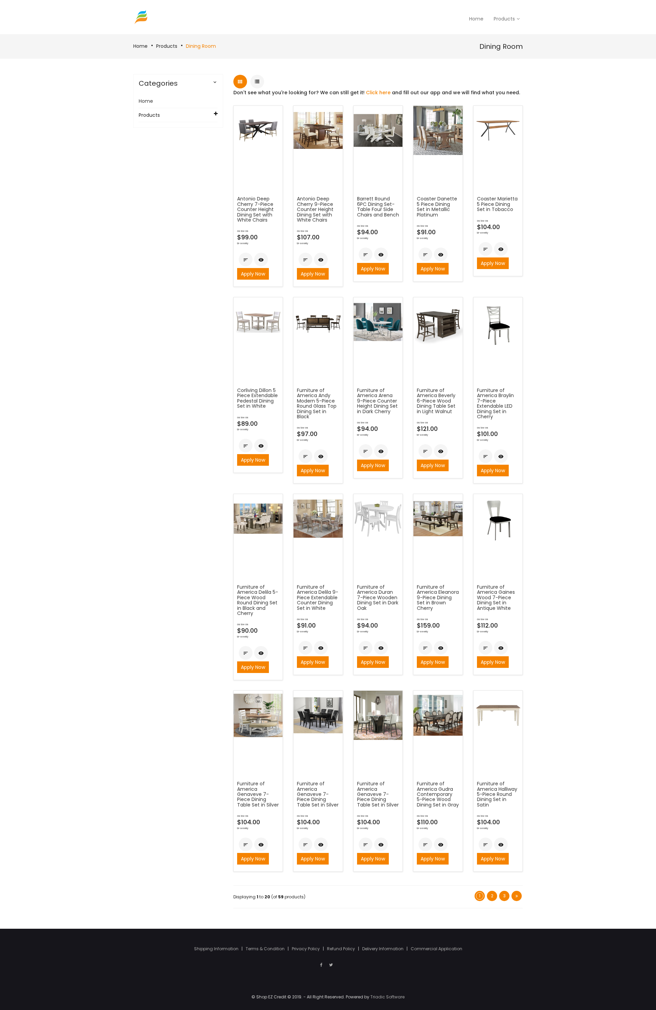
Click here (378, 92)
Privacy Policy (306, 949)
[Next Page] (516, 896)
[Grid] (240, 81)
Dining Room (201, 46)
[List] (257, 81)
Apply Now (253, 273)
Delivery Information (383, 949)
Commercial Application (436, 949)
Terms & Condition (266, 949)
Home (140, 46)
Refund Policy (341, 949)
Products (166, 46)
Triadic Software (387, 997)
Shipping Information (217, 949)
